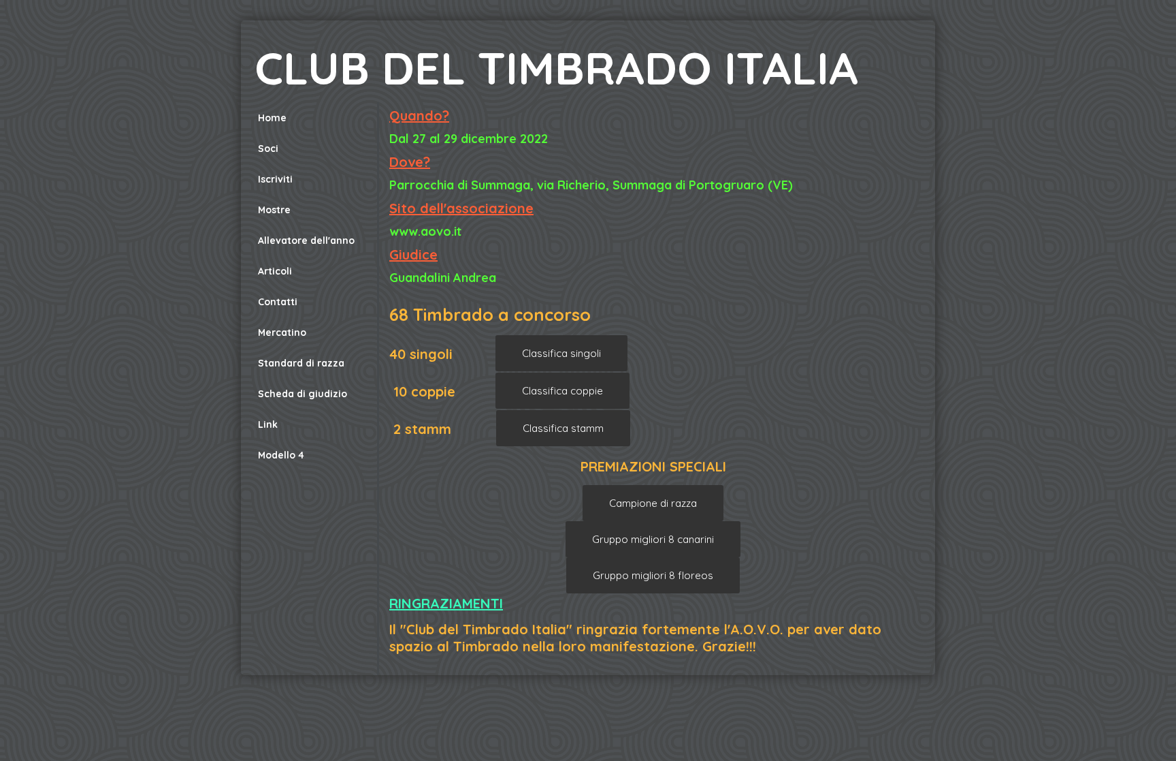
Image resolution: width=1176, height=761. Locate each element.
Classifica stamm (563, 428)
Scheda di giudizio (302, 394)
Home (272, 118)
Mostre (274, 210)
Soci (268, 148)
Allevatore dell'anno (306, 240)
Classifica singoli (561, 353)
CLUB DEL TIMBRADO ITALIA (556, 68)
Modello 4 (281, 455)
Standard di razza (301, 363)
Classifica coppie (562, 390)
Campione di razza (653, 503)
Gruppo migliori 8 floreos (653, 575)
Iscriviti (275, 179)
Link (268, 424)
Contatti (277, 302)
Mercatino (282, 332)
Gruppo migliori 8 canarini (653, 539)
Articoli (275, 271)
